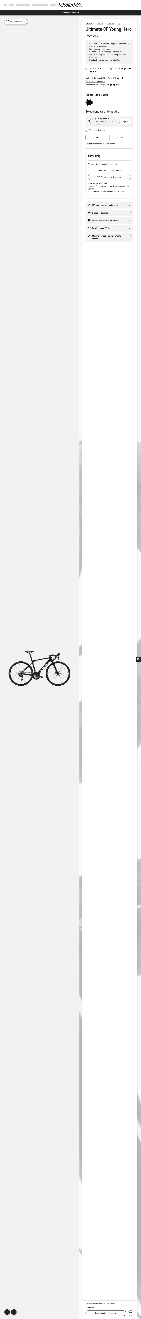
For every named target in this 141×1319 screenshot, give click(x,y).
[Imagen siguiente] (14, 1312)
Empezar (125, 121)
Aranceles (122, 191)
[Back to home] (70, 5)
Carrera (100, 23)
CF (119, 23)
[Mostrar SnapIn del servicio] (138, 659)
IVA (115, 191)
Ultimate (110, 23)
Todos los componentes (95, 81)
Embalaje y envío (105, 191)
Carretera (89, 23)
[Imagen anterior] (7, 1312)
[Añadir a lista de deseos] (130, 1313)
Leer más (92, 188)
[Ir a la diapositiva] (33, 1312)
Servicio (53, 5)
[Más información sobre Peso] (121, 78)
